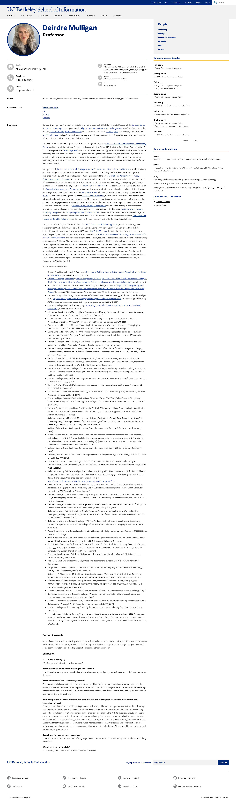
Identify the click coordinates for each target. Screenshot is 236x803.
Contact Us (188, 2)
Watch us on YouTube (76, 786)
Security (46, 117)
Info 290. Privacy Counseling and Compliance (171, 126)
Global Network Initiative (93, 195)
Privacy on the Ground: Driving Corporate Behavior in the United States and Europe (93, 169)
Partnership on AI (89, 192)
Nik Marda (69, 278)
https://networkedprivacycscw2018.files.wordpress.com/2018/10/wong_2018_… (81, 481)
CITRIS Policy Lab (50, 134)
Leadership (162, 29)
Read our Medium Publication (189, 786)
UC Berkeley (156, 2)
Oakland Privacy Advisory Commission (89, 205)
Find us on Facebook (131, 777)
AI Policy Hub (112, 131)
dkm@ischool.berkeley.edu (31, 69)
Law (44, 110)
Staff (160, 45)
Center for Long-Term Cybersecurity (66, 131)
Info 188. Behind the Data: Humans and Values (171, 105)
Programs (26, 15)
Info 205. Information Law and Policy (168, 76)
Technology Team (70, 150)
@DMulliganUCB (110, 85)
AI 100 (45, 195)
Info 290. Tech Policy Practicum (166, 88)
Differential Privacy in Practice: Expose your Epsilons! (174, 183)
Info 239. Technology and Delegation (168, 68)
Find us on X (17, 786)
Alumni (198, 2)
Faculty (161, 33)
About (11, 15)
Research (73, 15)
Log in (207, 2)
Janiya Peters (161, 205)
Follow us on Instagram (76, 777)
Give (166, 2)
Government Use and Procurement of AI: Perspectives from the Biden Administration (187, 159)
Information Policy (51, 107)
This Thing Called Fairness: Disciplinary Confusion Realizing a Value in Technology (185, 179)
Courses (43, 15)
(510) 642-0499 (24, 79)
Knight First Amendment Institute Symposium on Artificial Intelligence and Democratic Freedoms (90, 281)
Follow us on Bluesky (186, 777)
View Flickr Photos (130, 786)
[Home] (46, 10)
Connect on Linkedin (20, 777)
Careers (90, 15)
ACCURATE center (99, 231)
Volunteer (176, 2)
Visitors (161, 49)
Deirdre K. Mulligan (56, 278)
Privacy (46, 114)
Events (117, 15)
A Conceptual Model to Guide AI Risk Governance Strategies (120, 278)
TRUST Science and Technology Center (101, 224)
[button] (23, 55)
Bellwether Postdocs (167, 37)
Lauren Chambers (163, 201)
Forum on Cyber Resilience (93, 185)
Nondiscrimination (207, 797)
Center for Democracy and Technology (63, 189)
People (58, 15)
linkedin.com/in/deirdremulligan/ (115, 78)
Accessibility (219, 797)
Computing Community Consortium (82, 212)
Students (162, 41)
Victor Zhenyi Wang (84, 278)
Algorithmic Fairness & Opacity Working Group (101, 128)
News (104, 15)
